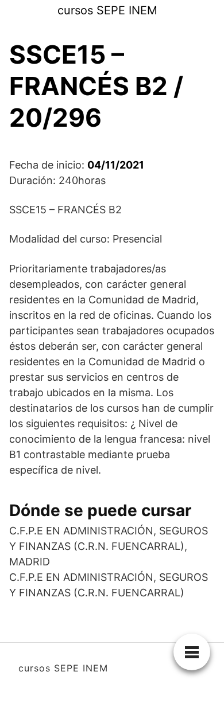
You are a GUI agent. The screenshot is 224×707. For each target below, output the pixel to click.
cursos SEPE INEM (107, 10)
